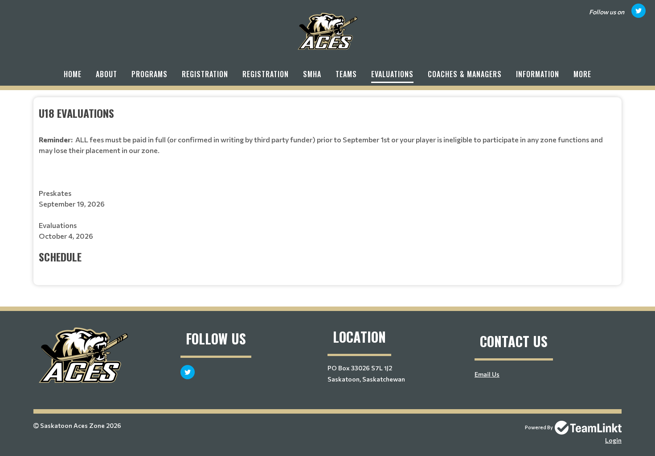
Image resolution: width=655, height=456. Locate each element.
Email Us (487, 374)
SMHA (312, 74)
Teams (346, 74)
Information (537, 74)
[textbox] (327, 185)
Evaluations (392, 74)
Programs (149, 74)
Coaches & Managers (465, 74)
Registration (205, 74)
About (106, 74)
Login (613, 440)
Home (73, 74)
